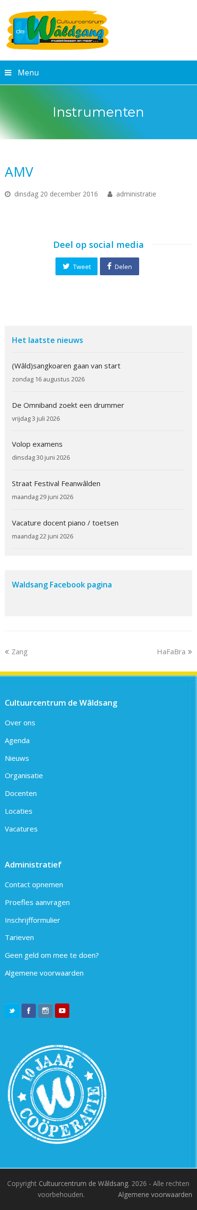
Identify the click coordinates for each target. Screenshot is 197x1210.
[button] (76, 266)
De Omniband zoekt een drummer (68, 405)
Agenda (17, 740)
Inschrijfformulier (32, 920)
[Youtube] (62, 1010)
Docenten (21, 793)
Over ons (20, 722)
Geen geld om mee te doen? (52, 955)
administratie (136, 193)
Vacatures (21, 828)
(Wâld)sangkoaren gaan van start (66, 365)
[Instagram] (45, 1010)
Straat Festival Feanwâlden (56, 483)
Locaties (19, 811)
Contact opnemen (34, 884)
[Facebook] (29, 1010)
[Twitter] (12, 1010)
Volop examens (37, 444)
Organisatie (24, 775)
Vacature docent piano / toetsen (65, 522)
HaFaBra (171, 651)
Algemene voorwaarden (44, 973)
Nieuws (17, 758)
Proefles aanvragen (37, 902)
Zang (19, 651)
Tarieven (19, 937)
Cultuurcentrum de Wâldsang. (84, 1183)
